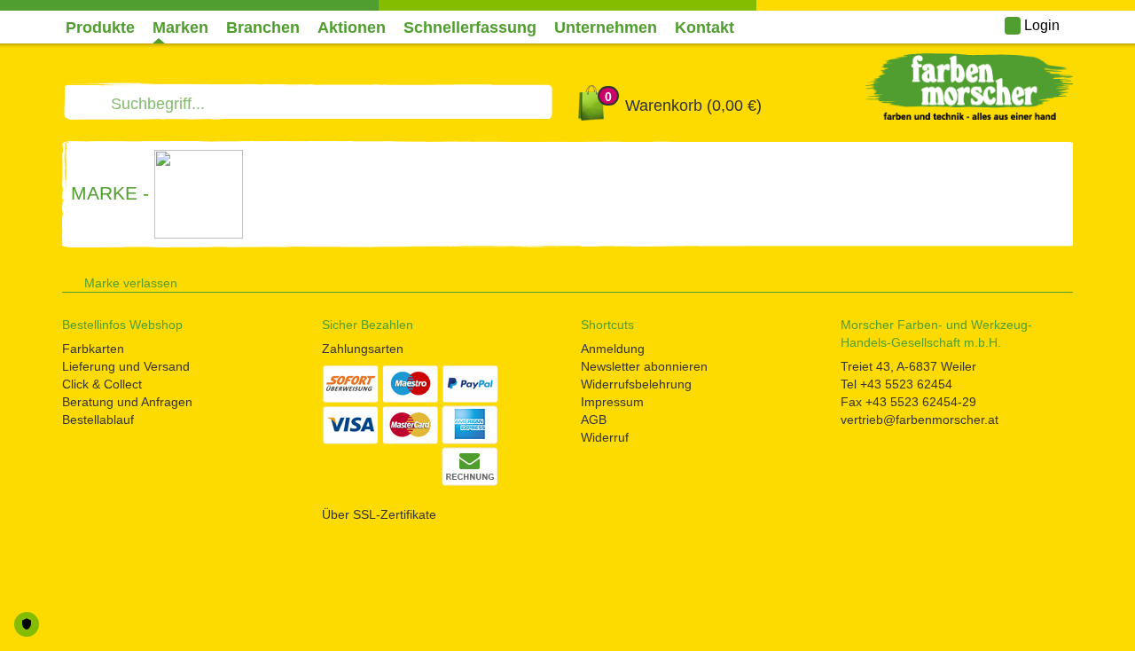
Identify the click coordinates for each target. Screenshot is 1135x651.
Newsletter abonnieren (644, 366)
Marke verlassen (130, 283)
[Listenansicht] (1038, 279)
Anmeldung (613, 348)
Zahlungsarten (362, 348)
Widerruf (605, 437)
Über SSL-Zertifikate (379, 514)
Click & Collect (102, 384)
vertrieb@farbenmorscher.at (919, 419)
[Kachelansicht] (1067, 279)
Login (1040, 25)
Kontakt (704, 27)
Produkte (100, 27)
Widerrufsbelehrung (636, 384)
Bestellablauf (98, 419)
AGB (594, 419)
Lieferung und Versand (126, 366)
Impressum (612, 402)
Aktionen (351, 27)
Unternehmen (605, 27)
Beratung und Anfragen (127, 402)
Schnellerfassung (469, 27)
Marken (180, 27)
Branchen (263, 27)
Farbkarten (93, 348)
